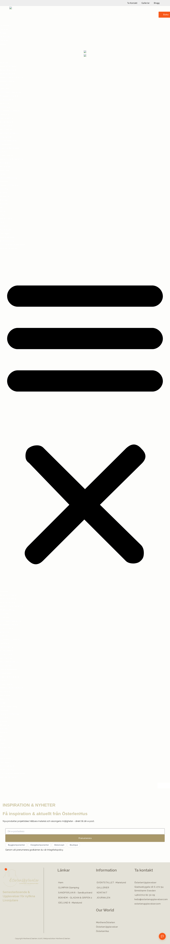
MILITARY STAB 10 (9, 133)
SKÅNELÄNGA (7, 81)
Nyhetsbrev (6, 230)
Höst (2, 215)
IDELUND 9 (5, 85)
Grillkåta (4, 189)
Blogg (157, 3)
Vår (1, 207)
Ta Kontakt (132, 3)
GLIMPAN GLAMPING (10, 111)
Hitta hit (4, 226)
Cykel (3, 174)
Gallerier (145, 3)
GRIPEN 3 (5, 107)
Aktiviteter (108, 14)
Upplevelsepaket (8, 140)
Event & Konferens (90, 14)
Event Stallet (6, 155)
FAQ (2, 222)
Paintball (4, 181)
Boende (57, 14)
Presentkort (6, 144)
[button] (58, 14)
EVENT (3, 152)
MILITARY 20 (6, 129)
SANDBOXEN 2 (7, 74)
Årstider (134, 14)
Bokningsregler (7, 237)
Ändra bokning (7, 241)
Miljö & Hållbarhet (9, 248)
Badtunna (4, 170)
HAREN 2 (4, 114)
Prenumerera (85, 838)
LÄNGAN (4, 89)
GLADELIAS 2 (6, 100)
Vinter (3, 211)
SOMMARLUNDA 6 (9, 96)
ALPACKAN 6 (6, 122)
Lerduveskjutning (8, 178)
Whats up (122, 14)
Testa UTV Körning (9, 185)
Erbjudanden (71, 14)
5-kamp (3, 192)
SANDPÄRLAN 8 (8, 70)
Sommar (4, 204)
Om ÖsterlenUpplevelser (12, 244)
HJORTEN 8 (6, 126)
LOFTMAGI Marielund (10, 92)
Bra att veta (147, 14)
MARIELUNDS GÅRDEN (11, 77)
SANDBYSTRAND (8, 66)
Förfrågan (5, 233)
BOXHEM (4, 103)
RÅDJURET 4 (6, 118)
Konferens (5, 163)
